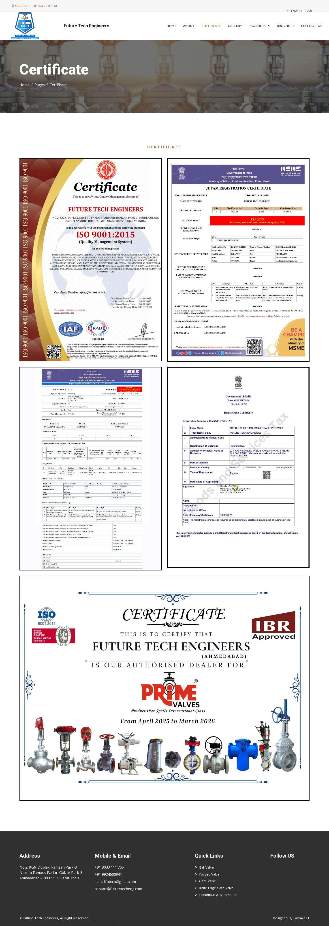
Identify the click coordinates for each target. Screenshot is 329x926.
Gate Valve (207, 881)
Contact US (311, 25)
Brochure (285, 25)
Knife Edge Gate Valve (216, 888)
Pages (39, 84)
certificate (211, 25)
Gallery (235, 25)
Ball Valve (206, 867)
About (189, 25)
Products (257, 25)
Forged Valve (209, 874)
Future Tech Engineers (86, 25)
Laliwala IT (301, 918)
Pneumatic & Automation (218, 894)
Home (171, 25)
